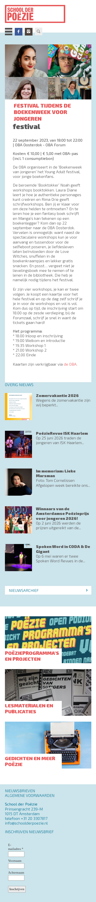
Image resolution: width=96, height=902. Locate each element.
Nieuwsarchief (24, 590)
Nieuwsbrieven (20, 790)
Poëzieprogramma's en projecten (32, 656)
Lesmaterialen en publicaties (29, 708)
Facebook (18, 31)
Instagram (28, 31)
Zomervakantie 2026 (57, 395)
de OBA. (70, 364)
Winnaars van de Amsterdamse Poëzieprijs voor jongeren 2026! (62, 513)
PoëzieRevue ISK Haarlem (62, 433)
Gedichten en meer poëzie (30, 761)
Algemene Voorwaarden (29, 795)
